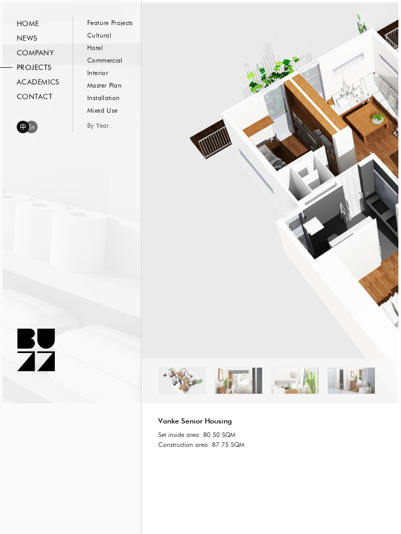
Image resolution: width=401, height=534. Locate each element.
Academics (38, 82)
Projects (34, 67)
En (31, 127)
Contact (34, 97)
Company (35, 53)
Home (28, 24)
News (27, 38)
